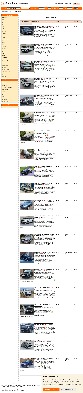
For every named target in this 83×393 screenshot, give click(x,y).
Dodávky (4, 83)
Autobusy (4, 82)
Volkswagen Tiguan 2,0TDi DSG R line (42, 287)
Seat (3, 50)
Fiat (3, 26)
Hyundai (4, 31)
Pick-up (3, 91)
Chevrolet (4, 33)
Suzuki (3, 51)
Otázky (5, 385)
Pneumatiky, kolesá (6, 71)
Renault (3, 48)
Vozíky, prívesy (5, 93)
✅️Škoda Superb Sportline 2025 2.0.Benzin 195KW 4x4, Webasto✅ (44, 131)
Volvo (3, 59)
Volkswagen (4, 57)
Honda (3, 30)
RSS (35, 385)
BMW (3, 21)
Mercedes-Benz (5, 39)
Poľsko (18, 390)
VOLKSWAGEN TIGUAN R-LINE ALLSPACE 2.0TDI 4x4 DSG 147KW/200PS (44, 27)
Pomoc (2, 385)
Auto (10, 11)
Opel (3, 44)
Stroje (3, 94)
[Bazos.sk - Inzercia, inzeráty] (9, 4)
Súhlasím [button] (47, 389)
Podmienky (24, 385)
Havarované (4, 67)
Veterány (4, 76)
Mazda (3, 37)
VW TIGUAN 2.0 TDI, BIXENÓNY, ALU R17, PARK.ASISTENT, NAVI (44, 235)
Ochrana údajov (30, 385)
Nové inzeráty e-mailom (25, 24)
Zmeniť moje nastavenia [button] (67, 389)
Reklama (19, 385)
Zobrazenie (76, 21)
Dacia (3, 24)
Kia (2, 35)
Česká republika (13, 390)
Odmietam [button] (55, 389)
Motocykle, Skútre (6, 107)
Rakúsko (22, 390)
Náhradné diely (5, 69)
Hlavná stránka (5, 11)
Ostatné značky (5, 60)
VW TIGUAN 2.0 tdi (38, 200)
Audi (3, 19)
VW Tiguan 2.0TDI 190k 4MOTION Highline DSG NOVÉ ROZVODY (43, 323)
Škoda (3, 53)
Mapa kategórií (4, 389)
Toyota (3, 55)
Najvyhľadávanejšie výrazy (14, 389)
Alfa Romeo (4, 17)
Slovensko (6, 390)
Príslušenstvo (5, 73)
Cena (57, 21)
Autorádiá (4, 64)
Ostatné (3, 96)
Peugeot (4, 46)
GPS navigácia (5, 65)
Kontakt (15, 385)
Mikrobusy (4, 85)
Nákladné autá (5, 89)
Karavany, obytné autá (7, 87)
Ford (3, 28)
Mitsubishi (4, 40)
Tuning (3, 74)
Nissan (3, 42)
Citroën (3, 22)
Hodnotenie (10, 385)
